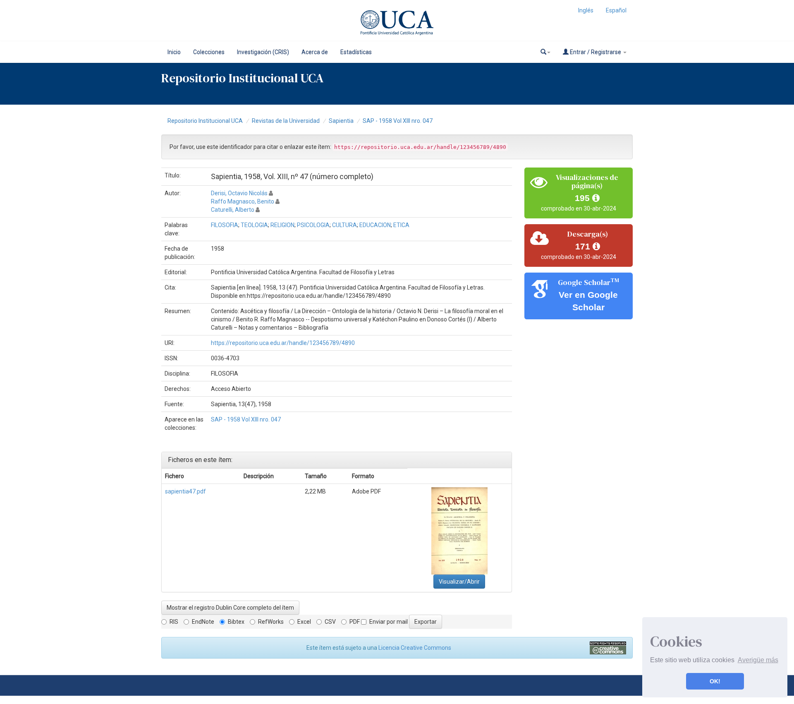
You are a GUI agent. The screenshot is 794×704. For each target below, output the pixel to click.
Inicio (174, 52)
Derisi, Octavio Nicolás (239, 193)
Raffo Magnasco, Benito (242, 201)
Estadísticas (356, 52)
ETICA (401, 225)
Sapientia (341, 120)
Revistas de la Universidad (286, 120)
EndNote (203, 621)
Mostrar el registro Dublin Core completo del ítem (230, 607)
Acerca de (314, 52)
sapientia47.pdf (185, 491)
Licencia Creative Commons (414, 647)
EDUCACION (375, 225)
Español (616, 10)
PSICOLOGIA (313, 225)
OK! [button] (715, 681)
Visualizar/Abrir (459, 581)
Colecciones (209, 52)
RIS (174, 621)
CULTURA (344, 225)
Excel (304, 621)
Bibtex (236, 621)
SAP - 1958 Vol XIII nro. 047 (398, 120)
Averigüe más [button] (758, 659)
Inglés (585, 10)
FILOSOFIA (224, 225)
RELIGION (282, 225)
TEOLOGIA (254, 225)
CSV (330, 621)
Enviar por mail (388, 621)
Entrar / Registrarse (595, 52)
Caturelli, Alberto (232, 209)
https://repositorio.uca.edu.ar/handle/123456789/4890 (283, 343)
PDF (354, 621)
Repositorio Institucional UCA (205, 120)
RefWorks (271, 621)
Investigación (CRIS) (263, 52)
